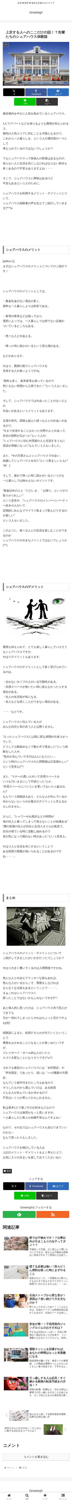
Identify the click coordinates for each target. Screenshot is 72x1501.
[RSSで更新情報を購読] (52, 1214)
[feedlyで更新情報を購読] (19, 1214)
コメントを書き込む (36, 1456)
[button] (47, 102)
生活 (9, 1171)
